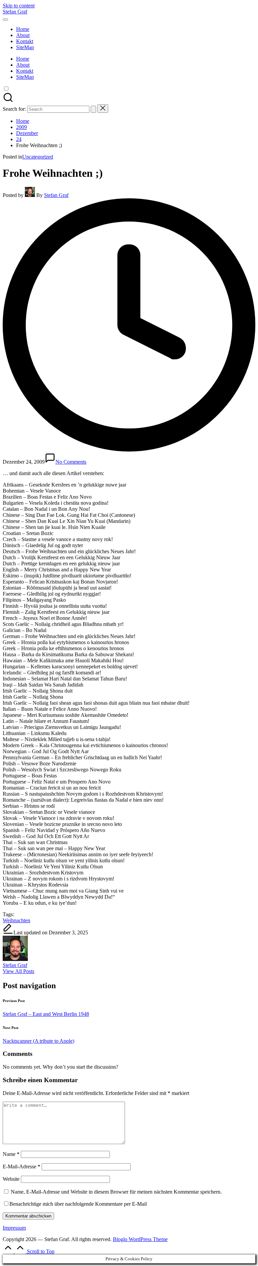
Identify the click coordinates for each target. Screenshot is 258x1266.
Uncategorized (37, 157)
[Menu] (5, 20)
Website (11, 1179)
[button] (93, 109)
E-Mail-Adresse (21, 1166)
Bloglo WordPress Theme (140, 1239)
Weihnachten (16, 920)
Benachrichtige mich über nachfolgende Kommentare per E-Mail (78, 1204)
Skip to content (19, 5)
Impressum (14, 1228)
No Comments (70, 462)
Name (11, 1154)
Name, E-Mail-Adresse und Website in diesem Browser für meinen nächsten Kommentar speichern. (116, 1192)
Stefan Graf (15, 11)
